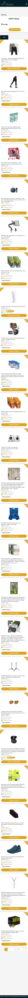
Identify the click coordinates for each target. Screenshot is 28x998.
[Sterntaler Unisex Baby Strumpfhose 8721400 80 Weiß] (14, 297)
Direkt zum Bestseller (14, 68)
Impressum (7, 996)
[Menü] (26, 4)
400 (19, 949)
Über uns (3, 996)
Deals (4, 37)
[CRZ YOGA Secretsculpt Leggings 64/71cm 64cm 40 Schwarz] (14, 82)
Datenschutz (24, 996)
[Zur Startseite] (7, 3)
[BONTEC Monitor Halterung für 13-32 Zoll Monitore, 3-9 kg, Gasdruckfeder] (14, 226)
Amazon (2, 62)
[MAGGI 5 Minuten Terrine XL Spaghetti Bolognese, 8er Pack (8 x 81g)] (14, 402)
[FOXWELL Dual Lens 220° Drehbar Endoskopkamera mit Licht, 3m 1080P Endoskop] (14, 328)
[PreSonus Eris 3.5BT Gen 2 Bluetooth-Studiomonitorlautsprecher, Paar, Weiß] (14, 438)
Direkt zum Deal (15, 104)
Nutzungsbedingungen (16, 996)
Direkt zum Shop (15, 29)
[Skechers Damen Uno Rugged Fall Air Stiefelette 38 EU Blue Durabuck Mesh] (14, 849)
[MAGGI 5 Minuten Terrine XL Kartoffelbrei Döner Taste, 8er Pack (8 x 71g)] (14, 261)
